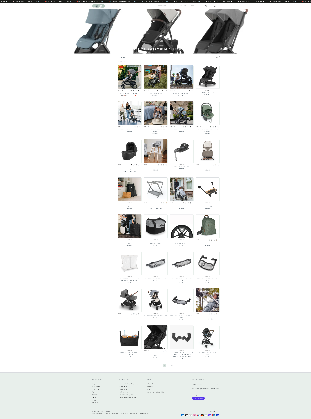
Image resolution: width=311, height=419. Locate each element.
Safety (94, 400)
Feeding (94, 397)
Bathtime (95, 394)
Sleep (93, 384)
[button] (206, 6)
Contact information (144, 413)
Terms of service (124, 413)
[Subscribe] (218, 384)
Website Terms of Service (127, 397)
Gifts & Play (96, 403)
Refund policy (106, 413)
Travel (94, 392)
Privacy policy (115, 413)
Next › (172, 365)
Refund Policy (123, 392)
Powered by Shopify (97, 413)
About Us (150, 384)
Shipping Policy (124, 389)
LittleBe (98, 411)
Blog (148, 389)
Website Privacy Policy (126, 394)
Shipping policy (133, 413)
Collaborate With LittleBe (155, 392)
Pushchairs (95, 389)
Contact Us (123, 386)
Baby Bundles (96, 386)
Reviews (150, 386)
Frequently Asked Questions (128, 384)
